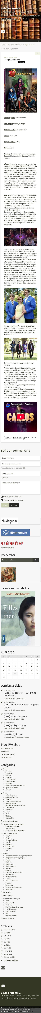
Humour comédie (11, 877)
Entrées (8, 775)
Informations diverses (10, 821)
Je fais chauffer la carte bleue (13, 824)
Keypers (9, 838)
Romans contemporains (14, 887)
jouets (8, 850)
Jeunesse (26, 437)
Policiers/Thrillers (12, 881)
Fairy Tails (9, 836)
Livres (5, 854)
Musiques (9, 844)
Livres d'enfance (11, 840)
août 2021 (7, 933)
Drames (8, 868)
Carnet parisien (6, 757)
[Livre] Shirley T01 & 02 (15, 725)
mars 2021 (7, 948)
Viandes (8, 790)
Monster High (10, 828)
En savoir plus (24, 1011)
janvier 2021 (8, 954)
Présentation (7, 895)
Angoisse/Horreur (12, 797)
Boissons (9, 771)
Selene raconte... (12, 8)
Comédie (9, 799)
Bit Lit (8, 860)
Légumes (9, 777)
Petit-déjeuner (11, 779)
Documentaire (10, 866)
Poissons (9, 783)
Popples (8, 848)
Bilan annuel (10, 903)
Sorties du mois (11, 911)
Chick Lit (8, 862)
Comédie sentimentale (13, 801)
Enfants (8, 870)
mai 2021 (7, 942)
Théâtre (8, 816)
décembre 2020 (9, 957)
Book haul (9, 905)
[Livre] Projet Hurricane (15, 716)
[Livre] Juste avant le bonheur (11, 45)
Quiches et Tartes (12, 788)
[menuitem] (12, 45)
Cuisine (5, 769)
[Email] (3, 31)
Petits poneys (10, 846)
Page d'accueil (30, 45)
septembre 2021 (9, 930)
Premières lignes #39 (10, 49)
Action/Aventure (11, 795)
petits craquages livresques (15, 830)
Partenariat (7, 892)
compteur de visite (7, 548)
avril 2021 (7, 945)
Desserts (9, 773)
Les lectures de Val (7, 754)
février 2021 (8, 951)
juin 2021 (7, 939)
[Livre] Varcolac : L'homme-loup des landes (21, 706)
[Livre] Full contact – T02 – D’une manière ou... (20, 694)
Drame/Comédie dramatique (15, 805)
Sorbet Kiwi (5, 751)
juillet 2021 (7, 936)
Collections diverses (13, 826)
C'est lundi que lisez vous (14, 907)
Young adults (10, 889)
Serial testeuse (8, 919)
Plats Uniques (10, 781)
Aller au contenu (6, 2)
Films (20, 437)
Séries (8, 812)
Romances (9, 885)
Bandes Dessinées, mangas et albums (19, 856)
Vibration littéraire (7, 748)
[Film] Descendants (12, 60)
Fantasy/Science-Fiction (14, 872)
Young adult (9, 818)
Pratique (9, 883)
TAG (7, 913)
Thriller (8, 814)
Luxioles (8, 842)
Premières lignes (11, 909)
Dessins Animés (11, 803)
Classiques (9, 864)
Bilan (7, 901)
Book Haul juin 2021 (13, 734)
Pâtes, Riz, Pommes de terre (16, 786)
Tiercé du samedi (11, 915)
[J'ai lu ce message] (39, 1008)
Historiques (10, 875)
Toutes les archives (11, 960)
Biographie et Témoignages (15, 858)
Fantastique (10, 808)
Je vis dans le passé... (10, 834)
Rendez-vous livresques (11, 899)
